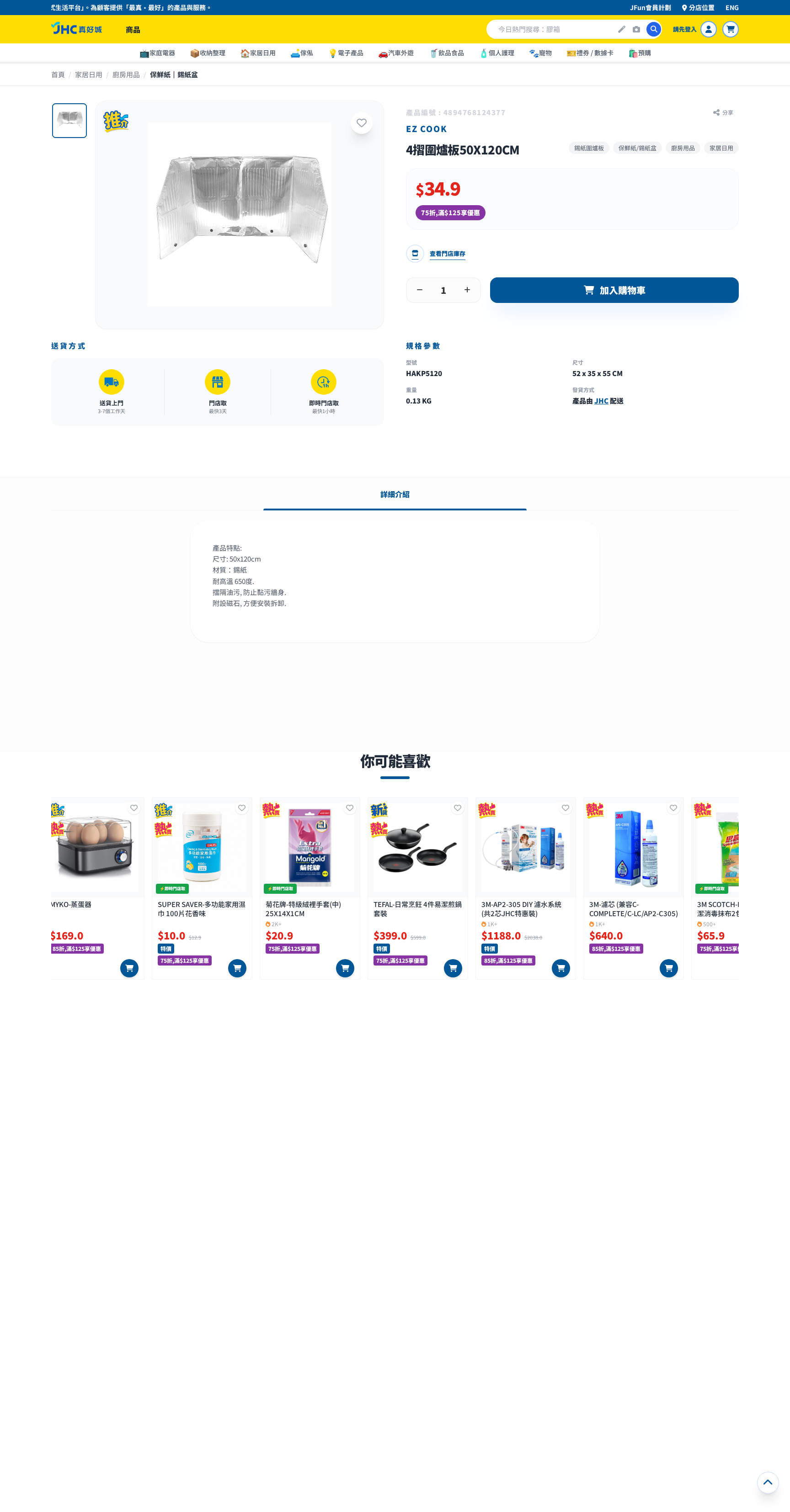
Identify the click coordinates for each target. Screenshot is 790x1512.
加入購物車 (623, 290)
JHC (601, 400)
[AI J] (621, 29)
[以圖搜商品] (636, 29)
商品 (133, 29)
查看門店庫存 (447, 253)
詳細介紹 (395, 493)
